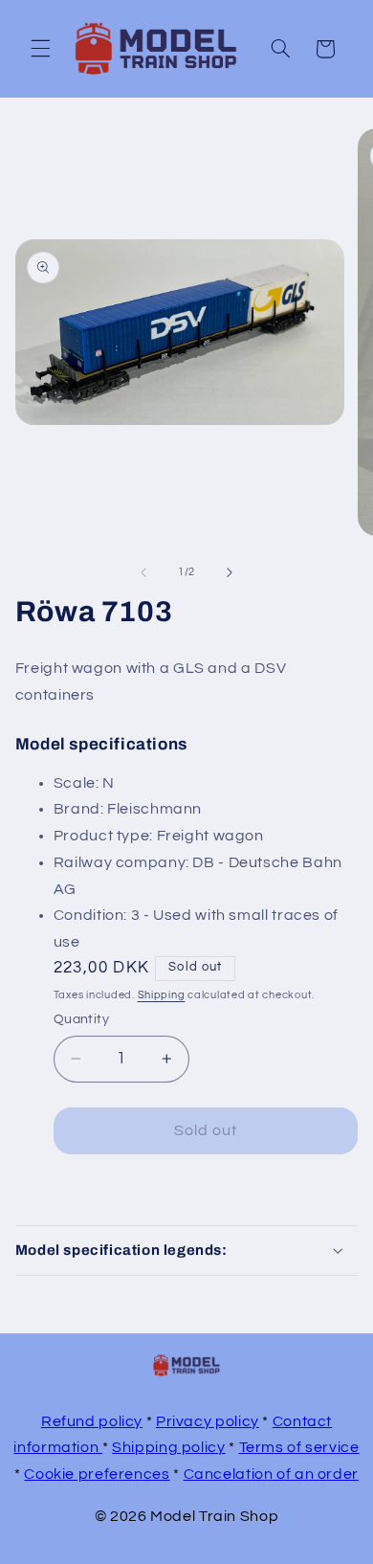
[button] (40, 49)
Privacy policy (207, 1421)
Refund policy (92, 1421)
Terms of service (299, 1447)
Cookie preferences (96, 1474)
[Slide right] (229, 572)
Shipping (162, 995)
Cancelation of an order (272, 1474)
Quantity (81, 1019)
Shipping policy (168, 1447)
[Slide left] (143, 572)
